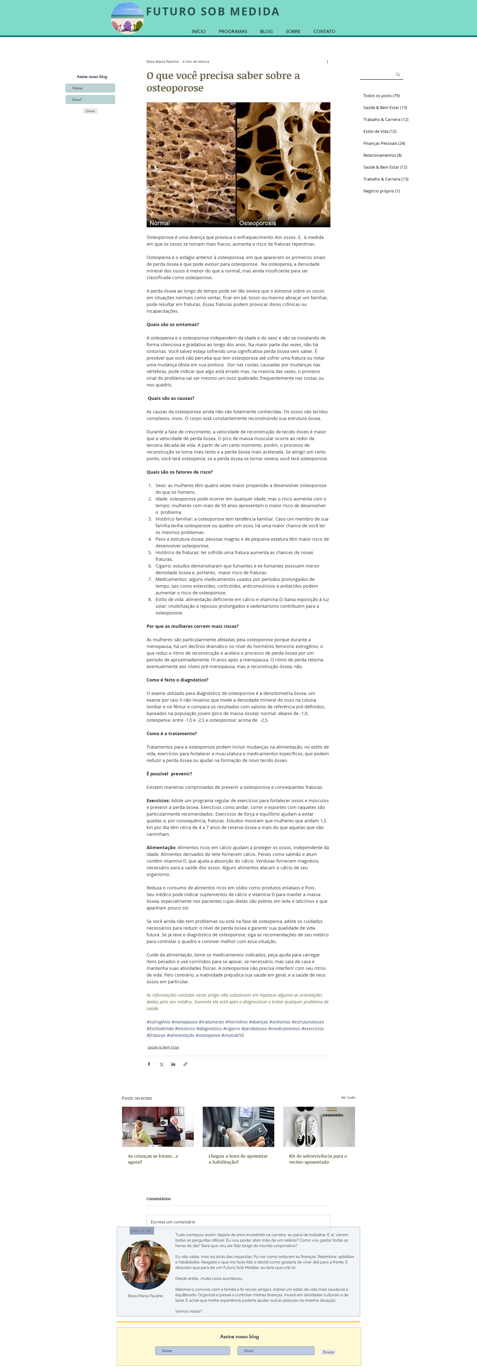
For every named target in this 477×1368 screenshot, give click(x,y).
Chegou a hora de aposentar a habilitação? (238, 1159)
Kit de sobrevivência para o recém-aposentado (318, 1159)
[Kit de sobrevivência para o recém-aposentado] (319, 1127)
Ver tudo (348, 1097)
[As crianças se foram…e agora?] (158, 1127)
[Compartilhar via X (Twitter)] (161, 1064)
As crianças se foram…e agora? (153, 1159)
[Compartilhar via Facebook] (149, 1064)
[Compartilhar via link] (185, 1064)
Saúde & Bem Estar (163, 1047)
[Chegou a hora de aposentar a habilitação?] (239, 1127)
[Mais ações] (327, 62)
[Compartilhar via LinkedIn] (173, 1064)
